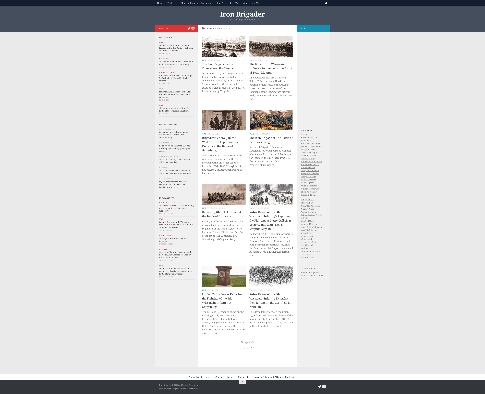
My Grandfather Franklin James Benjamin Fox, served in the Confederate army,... (173, 184)
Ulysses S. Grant (308, 158)
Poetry (162, 72)
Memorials (207, 3)
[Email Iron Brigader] (193, 28)
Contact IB (243, 377)
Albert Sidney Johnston (311, 227)
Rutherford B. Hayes (310, 165)
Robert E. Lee (307, 233)
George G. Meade (308, 177)
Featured (172, 3)
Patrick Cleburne (308, 212)
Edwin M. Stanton (309, 192)
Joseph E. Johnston (309, 230)
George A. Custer (308, 149)
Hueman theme (192, 389)
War (245, 3)
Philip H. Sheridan (309, 186)
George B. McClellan (310, 171)
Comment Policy (224, 377)
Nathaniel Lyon (308, 168)
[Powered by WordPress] (170, 388)
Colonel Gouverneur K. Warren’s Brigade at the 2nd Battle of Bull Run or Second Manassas (176, 48)
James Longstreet (309, 236)
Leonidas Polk (307, 245)
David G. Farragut (309, 152)
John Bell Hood (307, 221)
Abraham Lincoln (309, 137)
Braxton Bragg (307, 209)
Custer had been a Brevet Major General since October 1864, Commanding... (173, 135)
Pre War (234, 3)
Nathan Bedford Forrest (311, 215)
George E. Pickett (308, 242)
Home (160, 3)
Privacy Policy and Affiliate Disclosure (275, 377)
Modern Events (189, 3)
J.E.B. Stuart (306, 254)
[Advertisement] (177, 324)
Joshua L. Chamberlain (311, 146)
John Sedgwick (307, 183)
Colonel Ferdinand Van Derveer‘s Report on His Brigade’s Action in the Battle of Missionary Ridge (176, 271)
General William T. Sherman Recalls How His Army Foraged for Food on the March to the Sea (175, 255)
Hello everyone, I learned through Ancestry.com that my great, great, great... (175, 148)
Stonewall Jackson (309, 224)
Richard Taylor (307, 257)
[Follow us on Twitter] (188, 28)
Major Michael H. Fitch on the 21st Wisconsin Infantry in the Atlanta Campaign (175, 94)
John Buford (306, 140)
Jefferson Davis (307, 203)
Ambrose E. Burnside (310, 143)
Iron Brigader (242, 14)
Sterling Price (307, 248)
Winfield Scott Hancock (311, 161)
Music (161, 203)
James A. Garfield (308, 155)
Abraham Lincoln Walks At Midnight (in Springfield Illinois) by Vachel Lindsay (176, 78)
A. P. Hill (304, 218)
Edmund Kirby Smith (310, 251)
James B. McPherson (310, 174)
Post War (256, 3)
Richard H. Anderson (310, 206)
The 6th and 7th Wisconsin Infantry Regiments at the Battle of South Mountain (270, 68)
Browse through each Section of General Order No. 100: (312, 275)
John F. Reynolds (308, 180)
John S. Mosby (307, 239)
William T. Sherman (310, 189)
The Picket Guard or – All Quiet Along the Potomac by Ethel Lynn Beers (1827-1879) (176, 208)
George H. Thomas (309, 195)
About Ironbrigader (200, 377)
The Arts (222, 3)
